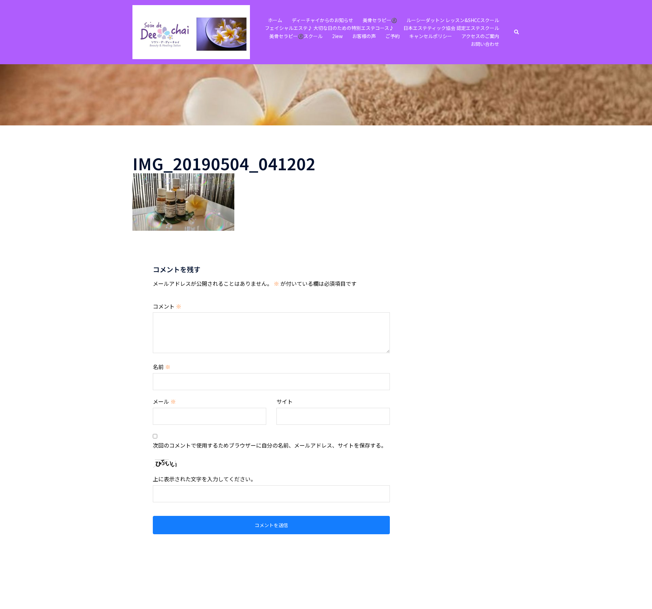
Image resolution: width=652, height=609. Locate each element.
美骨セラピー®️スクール (296, 36)
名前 (161, 367)
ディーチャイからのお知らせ (322, 20)
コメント (167, 306)
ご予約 (392, 36)
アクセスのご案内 (480, 36)
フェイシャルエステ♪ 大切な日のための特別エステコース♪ (329, 27)
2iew (337, 36)
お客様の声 (364, 36)
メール (164, 401)
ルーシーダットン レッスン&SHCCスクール (452, 20)
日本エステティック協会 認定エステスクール (451, 27)
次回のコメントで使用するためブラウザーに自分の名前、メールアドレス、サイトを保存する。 (269, 445)
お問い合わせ (485, 43)
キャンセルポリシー (430, 36)
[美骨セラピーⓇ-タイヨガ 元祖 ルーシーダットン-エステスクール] (191, 31)
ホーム (275, 20)
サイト (284, 401)
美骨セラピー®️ (380, 20)
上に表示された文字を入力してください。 (204, 479)
